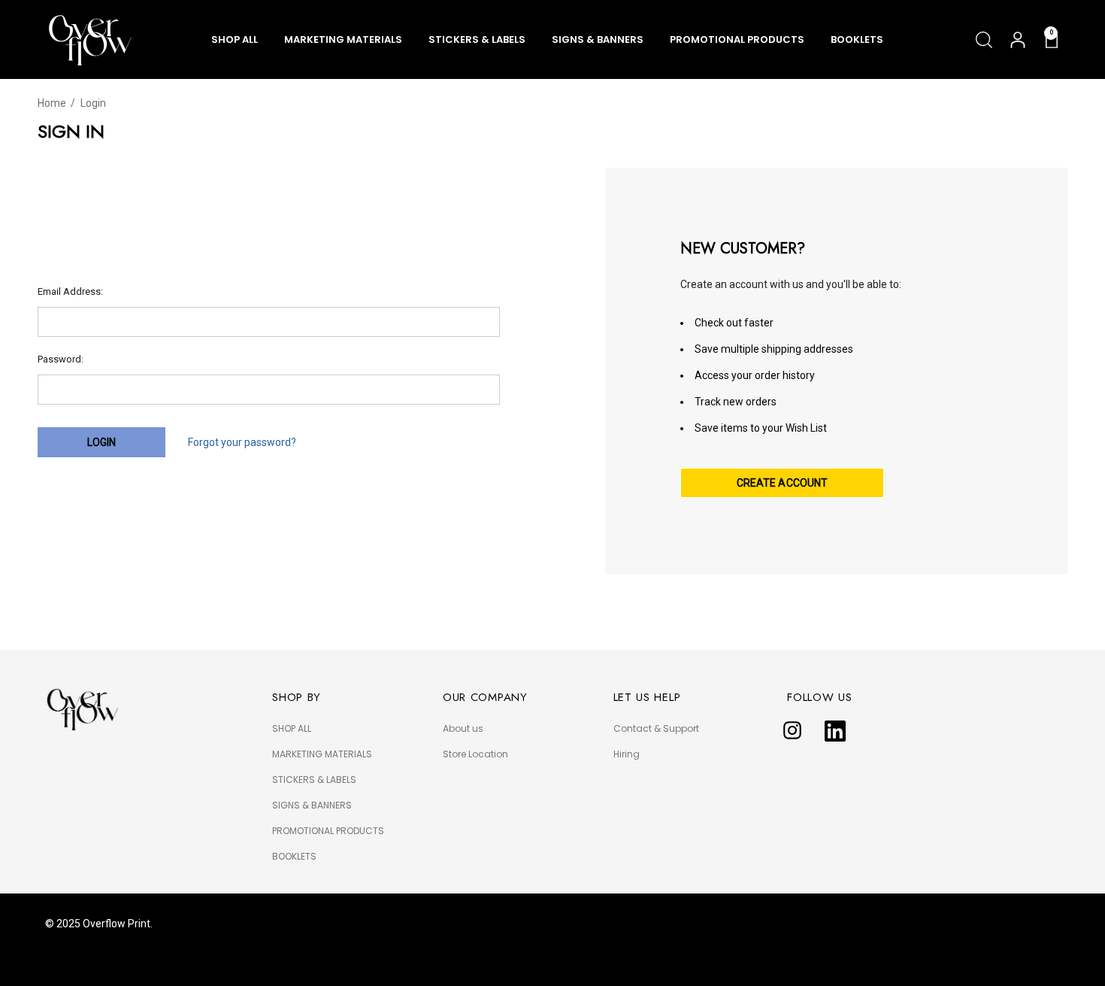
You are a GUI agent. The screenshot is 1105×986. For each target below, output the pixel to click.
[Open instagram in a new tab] (792, 731)
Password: (60, 359)
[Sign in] (1017, 40)
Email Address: (70, 291)
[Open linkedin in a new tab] (835, 731)
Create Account (782, 483)
